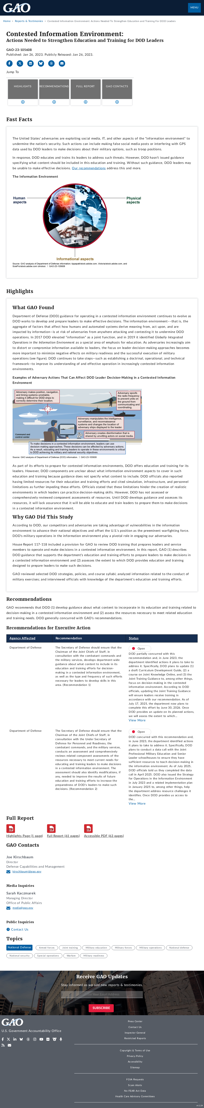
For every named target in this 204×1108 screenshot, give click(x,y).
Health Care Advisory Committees (135, 1096)
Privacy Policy (135, 1056)
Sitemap (135, 1067)
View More (137, 720)
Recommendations (54, 86)
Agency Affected (22, 638)
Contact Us (19, 929)
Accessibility (135, 1061)
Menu (194, 7)
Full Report (85, 86)
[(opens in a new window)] (3, 1039)
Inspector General (135, 1033)
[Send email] (63, 63)
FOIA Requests (135, 1079)
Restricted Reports (135, 1038)
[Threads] (53, 63)
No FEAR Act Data (135, 1091)
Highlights (22, 86)
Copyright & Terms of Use (135, 1050)
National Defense (19, 947)
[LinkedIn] (32, 63)
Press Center (135, 1021)
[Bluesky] (42, 63)
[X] (21, 63)
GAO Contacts (117, 86)
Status (134, 638)
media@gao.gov (23, 908)
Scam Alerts (135, 1085)
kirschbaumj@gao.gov (27, 871)
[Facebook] (11, 63)
